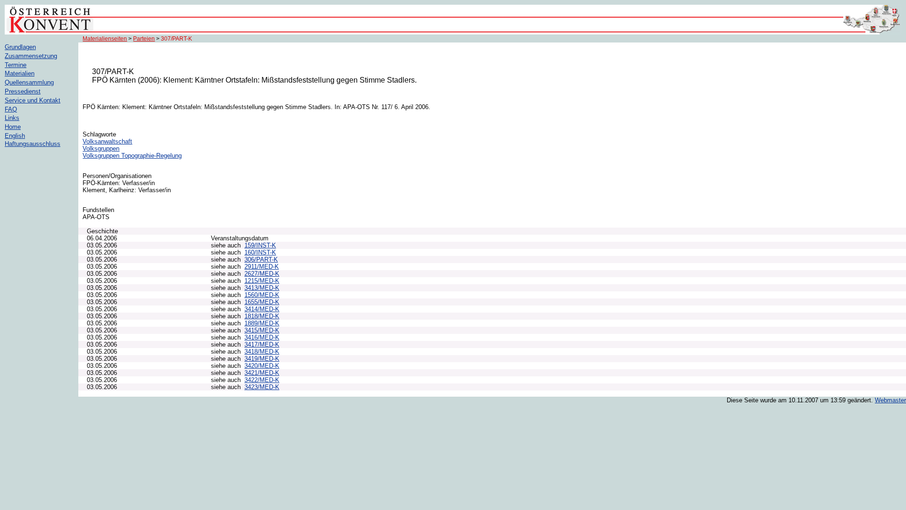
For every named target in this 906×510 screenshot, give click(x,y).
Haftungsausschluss (32, 143)
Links (12, 117)
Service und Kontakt (32, 100)
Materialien (19, 73)
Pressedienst (23, 91)
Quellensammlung (29, 82)
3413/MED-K (261, 287)
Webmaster (890, 400)
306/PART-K (261, 259)
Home (13, 126)
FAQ (11, 109)
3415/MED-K (261, 330)
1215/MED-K (261, 280)
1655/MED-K (261, 302)
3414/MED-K (261, 309)
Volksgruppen (101, 148)
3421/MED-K (261, 372)
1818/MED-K (261, 316)
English (15, 135)
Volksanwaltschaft (107, 141)
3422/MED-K (261, 379)
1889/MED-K (261, 323)
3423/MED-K (261, 387)
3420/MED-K (261, 365)
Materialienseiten (105, 39)
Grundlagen (20, 47)
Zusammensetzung (31, 56)
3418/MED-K (261, 351)
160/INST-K (260, 252)
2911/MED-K (261, 266)
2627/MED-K (261, 273)
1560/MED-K (261, 294)
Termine (15, 64)
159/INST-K (260, 245)
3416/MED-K (261, 337)
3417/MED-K (261, 344)
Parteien (144, 39)
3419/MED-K (261, 358)
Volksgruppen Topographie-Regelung (132, 155)
